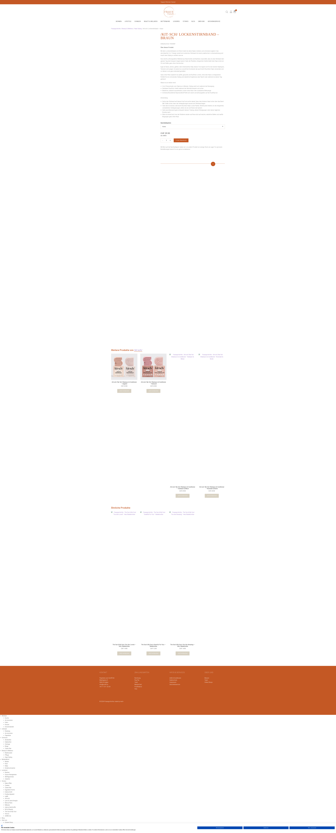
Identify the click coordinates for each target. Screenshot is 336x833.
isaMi (6, 796)
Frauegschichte (116, 28)
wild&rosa (8, 816)
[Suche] (227, 11)
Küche (7, 718)
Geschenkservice (174, 684)
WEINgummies (9, 777)
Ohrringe (7, 744)
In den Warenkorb (181, 140)
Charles (7, 785)
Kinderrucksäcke (10, 768)
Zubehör (7, 779)
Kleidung (7, 731)
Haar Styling (138, 28)
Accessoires (9, 720)
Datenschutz (173, 680)
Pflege (7, 755)
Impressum (172, 682)
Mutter (7, 761)
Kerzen (7, 724)
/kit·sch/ (138, 350)
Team (206, 680)
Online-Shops (208, 682)
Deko (6, 722)
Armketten (8, 740)
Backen (7, 772)
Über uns (4, 820)
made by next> (119, 701)
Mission (206, 678)
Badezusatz (8, 753)
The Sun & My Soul (10, 811)
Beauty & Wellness (127, 28)
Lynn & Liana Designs (11, 800)
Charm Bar (8, 748)
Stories (4, 781)
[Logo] (170, 12)
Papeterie (8, 735)
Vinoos (7, 814)
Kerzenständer (9, 727)
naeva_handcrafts (10, 807)
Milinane (7, 805)
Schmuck (4, 737)
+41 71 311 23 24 (104, 686)
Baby (6, 766)
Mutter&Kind (5, 759)
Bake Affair (8, 783)
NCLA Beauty (9, 809)
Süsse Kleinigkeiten (11, 774)
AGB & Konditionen (175, 678)
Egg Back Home (10, 790)
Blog (3, 818)
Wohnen (4, 716)
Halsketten (8, 742)
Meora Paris (8, 803)
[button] (193, 163)
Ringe (6, 746)
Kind (6, 763)
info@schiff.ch (103, 684)
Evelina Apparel (9, 794)
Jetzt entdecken (124, 391)
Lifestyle (4, 729)
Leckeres (4, 770)
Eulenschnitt (8, 792)
